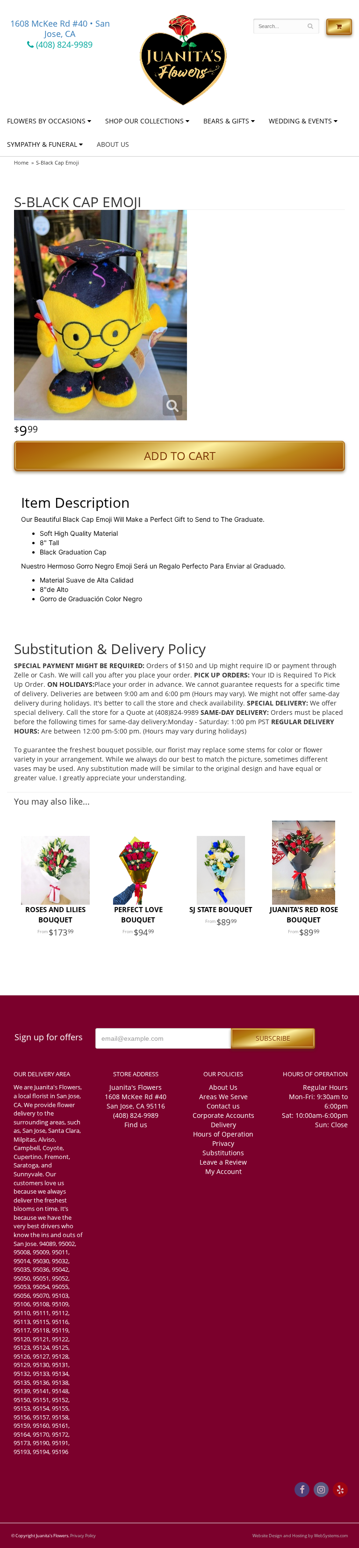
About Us (113, 144)
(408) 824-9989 (63, 44)
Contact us (223, 1106)
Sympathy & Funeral (42, 144)
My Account (223, 1171)
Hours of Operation (223, 1134)
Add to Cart (179, 455)
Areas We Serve (223, 1096)
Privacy (223, 1143)
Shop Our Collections (144, 120)
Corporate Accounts (223, 1115)
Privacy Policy (83, 1536)
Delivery (223, 1124)
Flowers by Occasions (46, 120)
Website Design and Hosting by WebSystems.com (300, 1536)
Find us (135, 1124)
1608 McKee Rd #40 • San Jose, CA (60, 28)
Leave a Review (223, 1162)
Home (21, 162)
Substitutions (223, 1152)
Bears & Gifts (226, 120)
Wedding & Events (300, 120)
